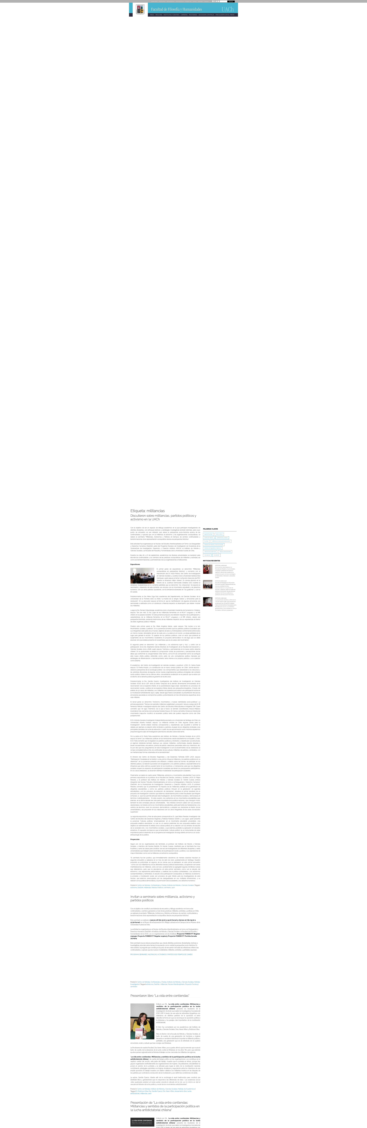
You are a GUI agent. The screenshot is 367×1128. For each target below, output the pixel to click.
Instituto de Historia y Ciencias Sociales (180, 885)
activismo (133, 887)
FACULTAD (158, 15)
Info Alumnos (162, 1)
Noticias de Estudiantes (225, 551)
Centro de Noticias (143, 885)
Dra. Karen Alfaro (168, 1091)
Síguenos (206, 1)
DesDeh (140, 887)
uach (173, 887)
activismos (149, 984)
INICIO (152, 15)
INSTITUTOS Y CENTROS (171, 15)
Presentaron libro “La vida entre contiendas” (159, 995)
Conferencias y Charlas (158, 885)
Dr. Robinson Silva (142, 1091)
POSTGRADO (193, 15)
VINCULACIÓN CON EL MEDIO (224, 15)
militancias (147, 887)
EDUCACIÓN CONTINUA (206, 15)
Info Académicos (170, 1)
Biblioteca (200, 1)
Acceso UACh (154, 1)
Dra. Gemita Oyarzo (155, 1091)
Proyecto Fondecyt (192, 984)
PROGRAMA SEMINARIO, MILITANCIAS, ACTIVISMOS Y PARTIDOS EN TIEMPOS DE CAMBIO (161, 954)
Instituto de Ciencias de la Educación (221, 541)
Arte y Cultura (219, 534)
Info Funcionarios (180, 1)
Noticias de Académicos (186, 1089)
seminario (167, 887)
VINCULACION (207, 555)
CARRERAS (184, 15)
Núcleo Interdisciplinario (176, 984)
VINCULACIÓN (216, 555)
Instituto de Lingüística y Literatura (212, 548)
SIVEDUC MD (188, 1)
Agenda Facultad (208, 534)
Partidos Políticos (157, 887)
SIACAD (194, 1)
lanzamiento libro (181, 1091)
